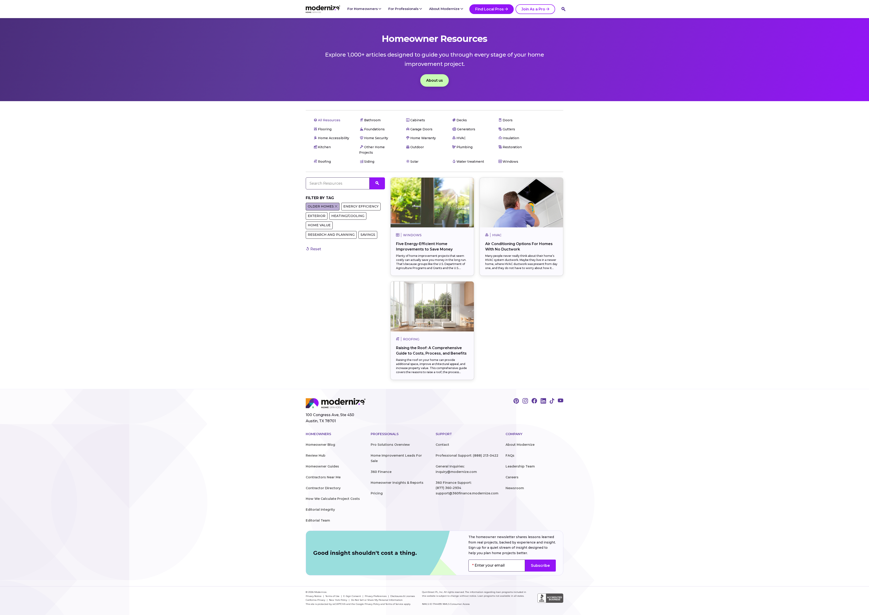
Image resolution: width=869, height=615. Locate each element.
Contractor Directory (323, 488)
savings (367, 235)
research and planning (331, 235)
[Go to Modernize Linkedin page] (543, 401)
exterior (316, 216)
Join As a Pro (533, 9)
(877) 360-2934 (448, 488)
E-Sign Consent (352, 596)
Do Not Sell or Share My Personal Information (377, 599)
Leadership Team (520, 466)
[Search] (563, 9)
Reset (315, 249)
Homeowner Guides (322, 466)
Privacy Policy (372, 604)
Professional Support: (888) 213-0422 (467, 455)
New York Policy (338, 599)
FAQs (510, 455)
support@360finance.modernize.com (467, 493)
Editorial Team (318, 520)
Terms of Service (394, 604)
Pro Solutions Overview (390, 445)
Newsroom (515, 488)
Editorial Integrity (320, 510)
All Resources (328, 120)
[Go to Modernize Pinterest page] (516, 401)
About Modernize (445, 9)
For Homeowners (363, 9)
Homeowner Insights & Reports (397, 483)
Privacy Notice (314, 596)
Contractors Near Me (323, 477)
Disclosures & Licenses (402, 596)
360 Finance (381, 472)
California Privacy (316, 599)
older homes (321, 206)
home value (319, 225)
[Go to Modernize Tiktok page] (552, 401)
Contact (442, 445)
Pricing (377, 493)
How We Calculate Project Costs (333, 499)
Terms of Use (332, 596)
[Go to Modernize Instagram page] (525, 401)
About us (434, 80)
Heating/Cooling (347, 216)
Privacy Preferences (376, 596)
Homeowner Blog (320, 445)
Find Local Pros (489, 9)
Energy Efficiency (361, 206)
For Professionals (403, 9)
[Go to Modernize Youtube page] (560, 401)
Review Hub (315, 455)
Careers (512, 477)
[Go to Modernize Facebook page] (534, 401)
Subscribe (540, 565)
